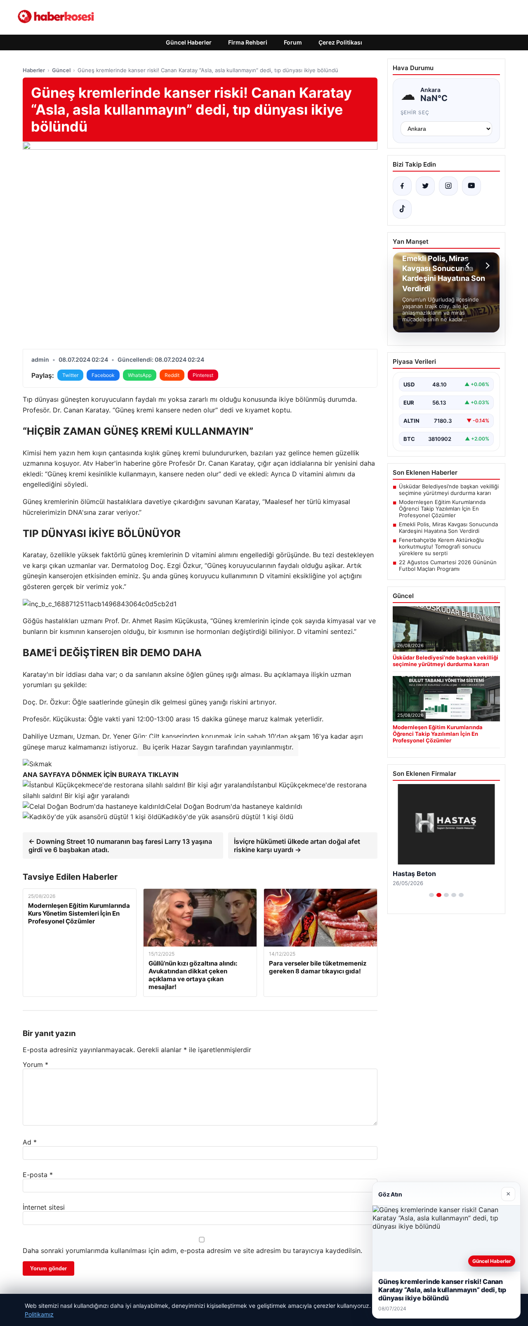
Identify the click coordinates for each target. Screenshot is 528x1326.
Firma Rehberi (247, 42)
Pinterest (203, 375)
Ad (30, 1142)
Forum (293, 42)
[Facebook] (402, 186)
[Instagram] (448, 186)
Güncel (61, 70)
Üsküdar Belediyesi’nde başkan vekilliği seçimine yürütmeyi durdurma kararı (449, 489)
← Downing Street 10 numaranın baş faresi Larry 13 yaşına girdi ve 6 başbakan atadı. (120, 845)
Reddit (172, 375)
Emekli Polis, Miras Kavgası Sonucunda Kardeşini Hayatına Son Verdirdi (448, 527)
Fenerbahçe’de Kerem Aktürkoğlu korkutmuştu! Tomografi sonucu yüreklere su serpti (441, 546)
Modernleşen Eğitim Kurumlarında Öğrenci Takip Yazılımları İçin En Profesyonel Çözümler (442, 508)
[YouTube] (471, 186)
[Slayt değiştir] (431, 895)
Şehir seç (415, 112)
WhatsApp (139, 375)
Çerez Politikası (340, 42)
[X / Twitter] (425, 186)
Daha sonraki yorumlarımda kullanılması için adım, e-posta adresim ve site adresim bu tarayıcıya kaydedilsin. (192, 1250)
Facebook (103, 375)
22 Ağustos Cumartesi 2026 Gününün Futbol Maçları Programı (448, 565)
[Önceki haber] (469, 266)
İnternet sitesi (44, 1207)
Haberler (34, 70)
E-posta (38, 1175)
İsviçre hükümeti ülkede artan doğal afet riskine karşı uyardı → (297, 845)
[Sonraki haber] (486, 266)
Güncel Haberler (189, 42)
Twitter (70, 375)
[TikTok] (402, 209)
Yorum (35, 1064)
